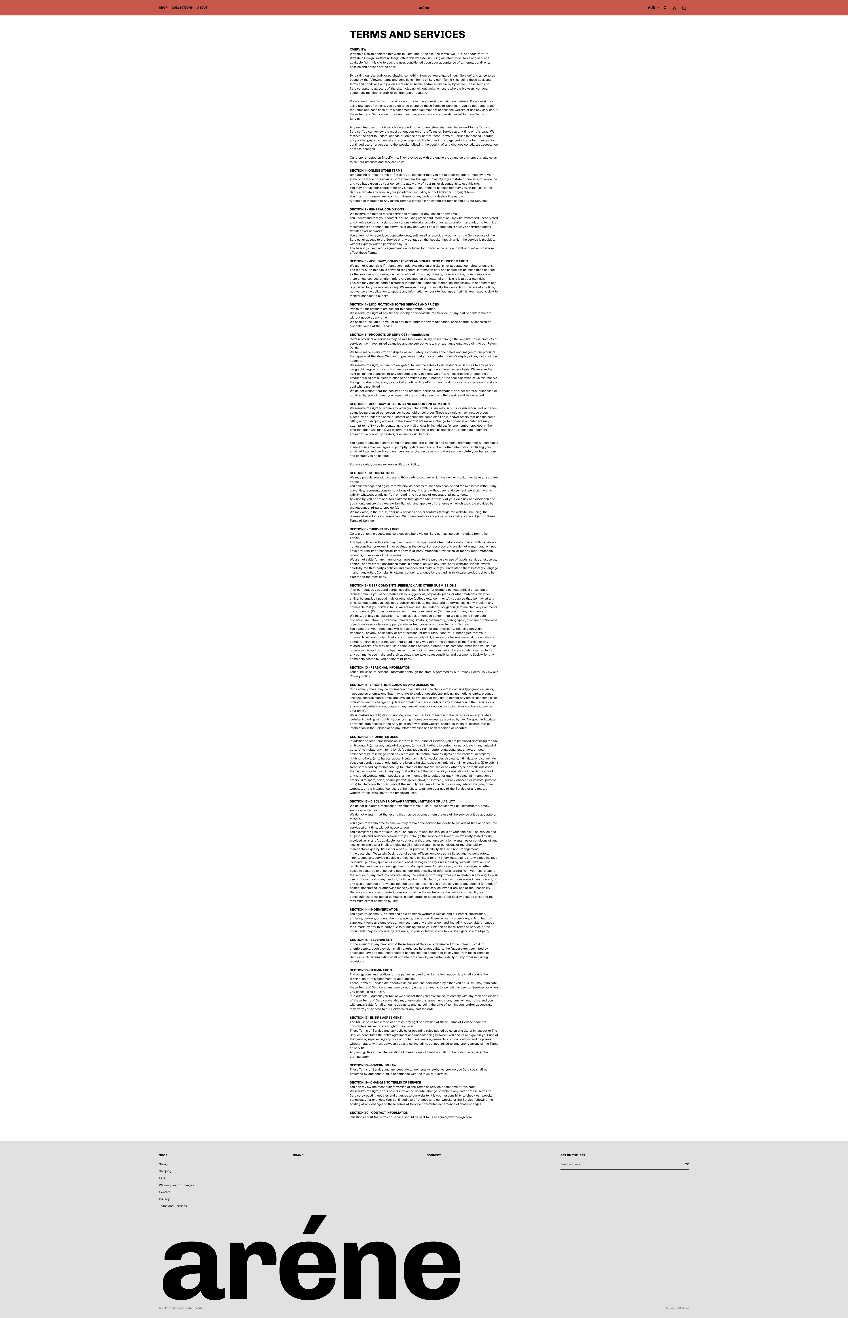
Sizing (163, 1164)
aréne (172, 1308)
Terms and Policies (677, 1308)
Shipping (165, 1171)
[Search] (665, 8)
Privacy (164, 1199)
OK (687, 1164)
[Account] (674, 8)
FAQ (162, 1178)
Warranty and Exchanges (176, 1185)
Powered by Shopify (189, 1308)
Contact (164, 1192)
